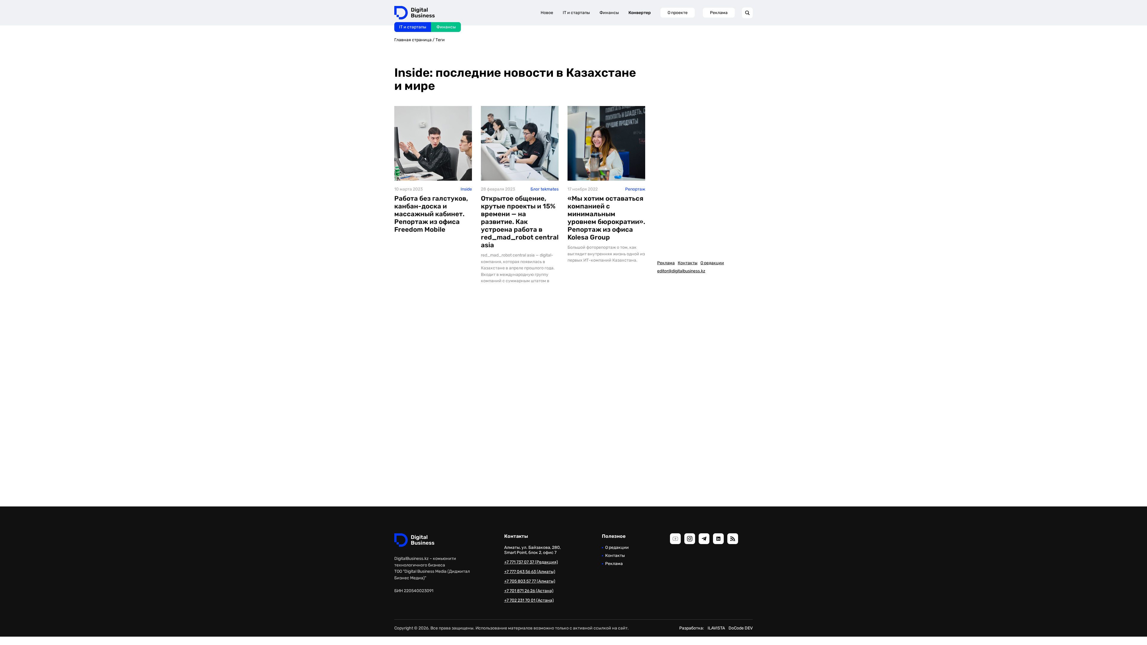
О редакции (712, 262)
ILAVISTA (716, 628)
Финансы (446, 27)
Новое (547, 12)
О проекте (678, 12)
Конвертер (639, 12)
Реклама (719, 12)
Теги (440, 39)
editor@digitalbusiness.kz (681, 271)
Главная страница (413, 39)
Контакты (687, 262)
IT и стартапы (412, 27)
